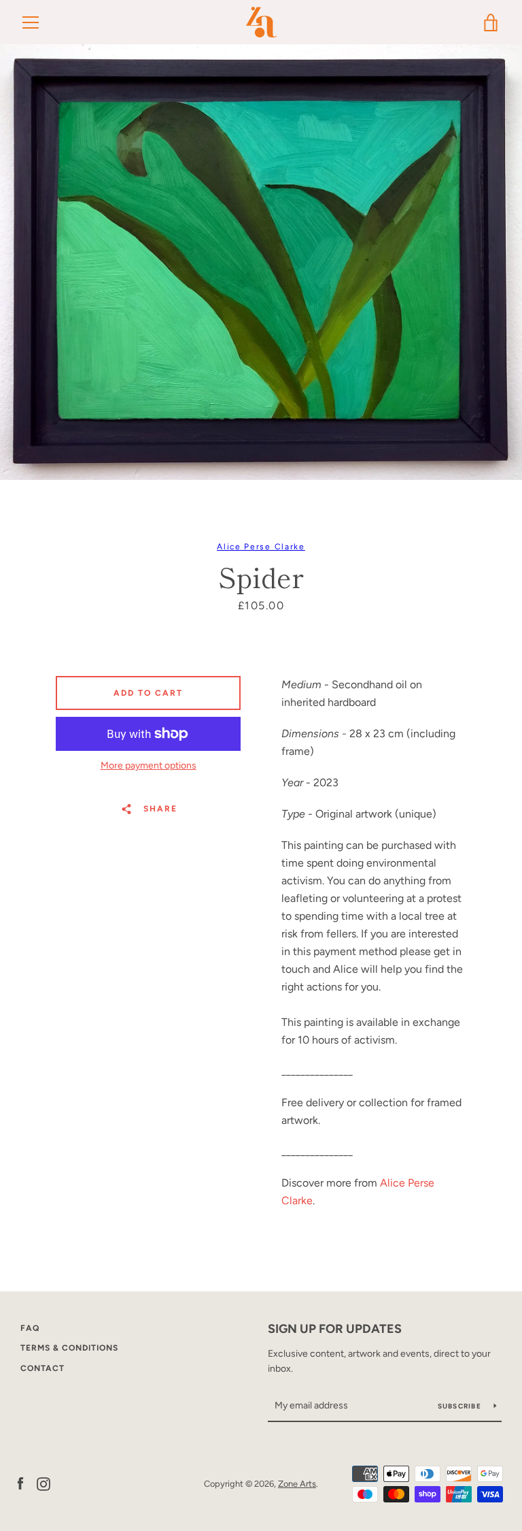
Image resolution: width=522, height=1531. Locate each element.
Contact (42, 1368)
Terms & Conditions (69, 1348)
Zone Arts (297, 1484)
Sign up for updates (335, 1328)
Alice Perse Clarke (261, 546)
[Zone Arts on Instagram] (43, 1483)
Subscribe (461, 1406)
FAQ (29, 1328)
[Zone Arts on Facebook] (20, 1483)
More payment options (148, 765)
